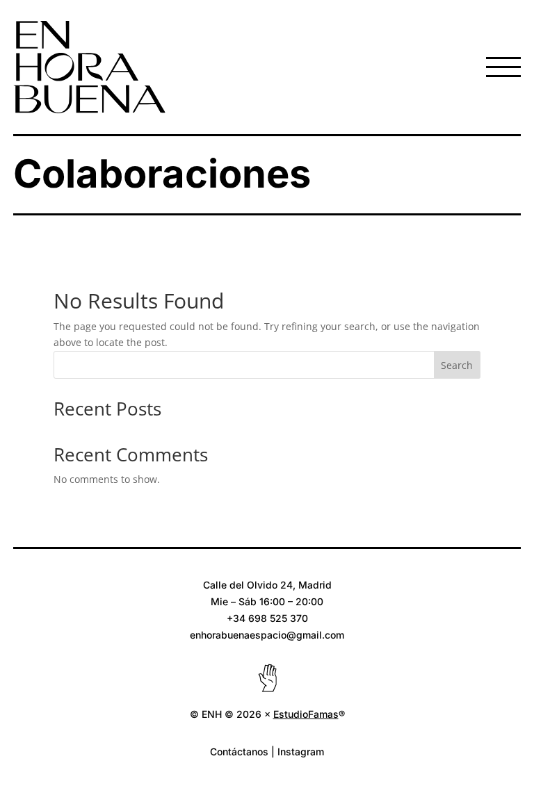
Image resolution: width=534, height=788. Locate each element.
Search (457, 365)
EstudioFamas (306, 714)
